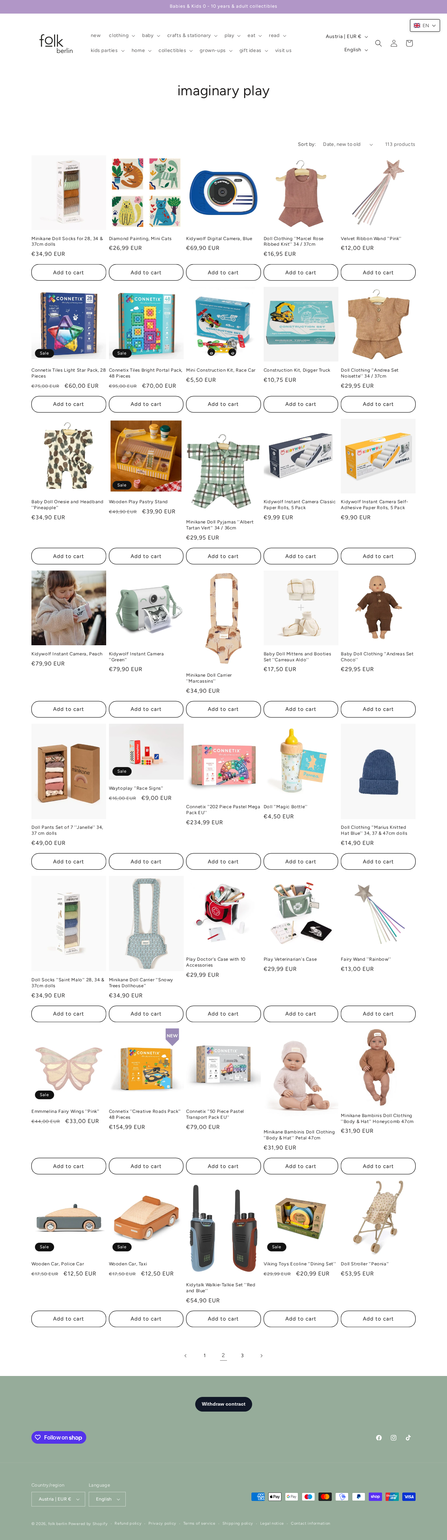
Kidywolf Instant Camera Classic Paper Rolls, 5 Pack (300, 504)
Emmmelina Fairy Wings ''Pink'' (65, 1111)
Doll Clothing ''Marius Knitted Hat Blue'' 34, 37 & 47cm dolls (374, 830)
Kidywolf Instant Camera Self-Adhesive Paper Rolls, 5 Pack (374, 504)
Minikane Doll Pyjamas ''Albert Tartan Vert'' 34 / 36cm (220, 524)
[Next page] (261, 1355)
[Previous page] (185, 1355)
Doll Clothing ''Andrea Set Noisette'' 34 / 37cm (370, 373)
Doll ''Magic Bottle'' (286, 806)
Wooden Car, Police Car (57, 1263)
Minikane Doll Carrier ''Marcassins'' (209, 678)
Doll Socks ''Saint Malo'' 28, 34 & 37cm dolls (67, 982)
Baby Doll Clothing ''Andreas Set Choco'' (377, 656)
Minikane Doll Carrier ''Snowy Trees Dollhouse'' (141, 982)
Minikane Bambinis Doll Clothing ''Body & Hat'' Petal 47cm (299, 1134)
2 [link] (223, 1355)
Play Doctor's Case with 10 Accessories (216, 962)
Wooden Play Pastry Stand (138, 501)
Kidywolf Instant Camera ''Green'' (136, 656)
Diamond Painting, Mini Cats (140, 238)
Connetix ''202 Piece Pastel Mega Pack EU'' (223, 809)
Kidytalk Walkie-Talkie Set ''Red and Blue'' (220, 1287)
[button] (121, 35)
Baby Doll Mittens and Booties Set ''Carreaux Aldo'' (297, 656)
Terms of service (199, 1523)
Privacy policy (162, 1523)
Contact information (310, 1523)
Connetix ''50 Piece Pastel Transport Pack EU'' (215, 1114)
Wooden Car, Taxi (128, 1263)
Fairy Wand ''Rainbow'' (366, 959)
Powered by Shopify (88, 1524)
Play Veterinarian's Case (290, 959)
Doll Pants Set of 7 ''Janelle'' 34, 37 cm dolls (67, 830)
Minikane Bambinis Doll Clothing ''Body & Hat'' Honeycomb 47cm (377, 1118)
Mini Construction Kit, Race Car (221, 370)
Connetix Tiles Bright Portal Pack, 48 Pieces (146, 373)
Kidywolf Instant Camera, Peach (67, 653)
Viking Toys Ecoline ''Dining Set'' (300, 1263)
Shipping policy (238, 1523)
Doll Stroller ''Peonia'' (365, 1263)
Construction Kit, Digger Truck (297, 370)
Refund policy (128, 1523)
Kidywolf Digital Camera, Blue (219, 238)
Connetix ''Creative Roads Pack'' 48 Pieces (145, 1114)
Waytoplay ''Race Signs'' (136, 788)
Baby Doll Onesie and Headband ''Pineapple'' (67, 504)
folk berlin (57, 1524)
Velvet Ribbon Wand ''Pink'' (371, 238)
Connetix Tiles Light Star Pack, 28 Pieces (68, 373)
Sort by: (307, 144)
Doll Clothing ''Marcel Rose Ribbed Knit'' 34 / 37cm (294, 241)
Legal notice (272, 1523)
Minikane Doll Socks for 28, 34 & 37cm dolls (67, 241)
